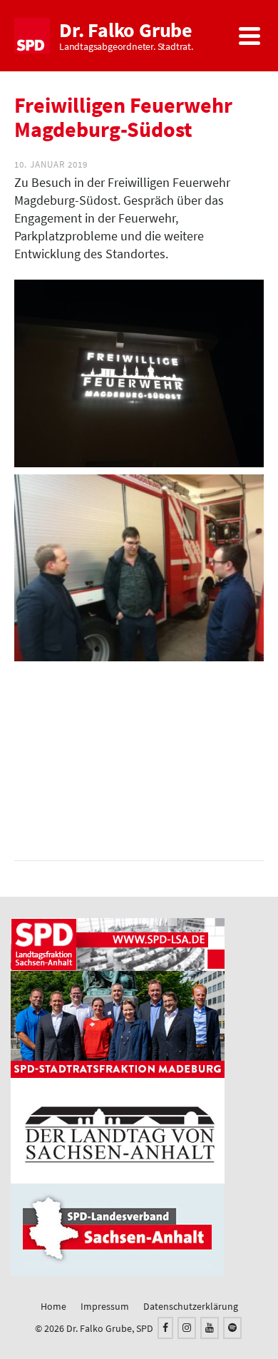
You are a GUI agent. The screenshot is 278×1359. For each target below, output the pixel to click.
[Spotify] (232, 1328)
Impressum (105, 1306)
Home (53, 1306)
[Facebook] (165, 1328)
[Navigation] (249, 35)
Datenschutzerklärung (190, 1306)
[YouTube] (209, 1328)
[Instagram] (186, 1328)
